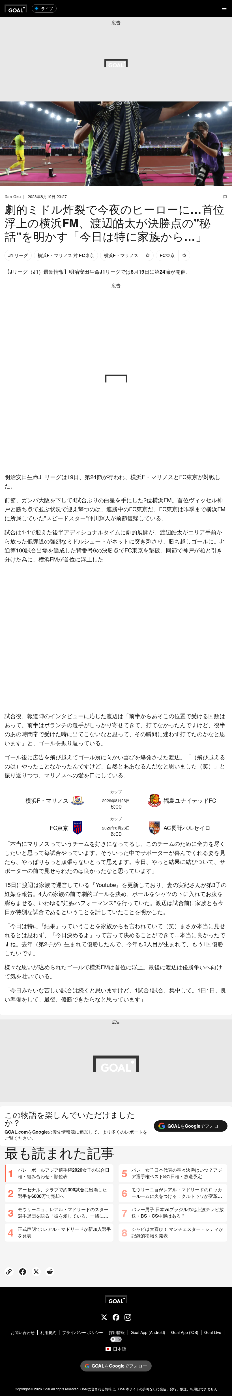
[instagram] (127, 1318)
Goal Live (212, 1332)
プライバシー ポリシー (82, 1332)
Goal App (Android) (148, 1332)
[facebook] (116, 1318)
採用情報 (117, 1332)
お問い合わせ (23, 1332)
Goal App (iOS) (184, 1332)
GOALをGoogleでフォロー (195, 1126)
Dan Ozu (13, 196)
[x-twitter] (104, 1318)
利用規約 (48, 1332)
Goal (46, 1388)
